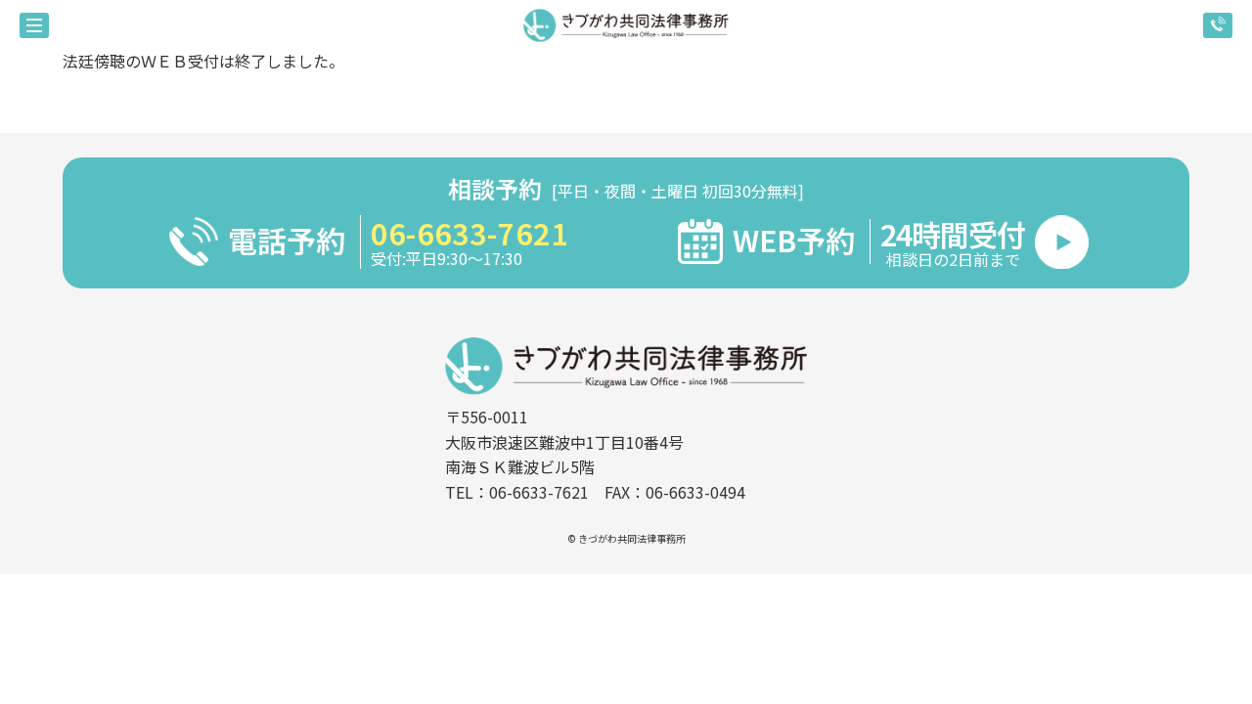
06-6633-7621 (469, 232)
